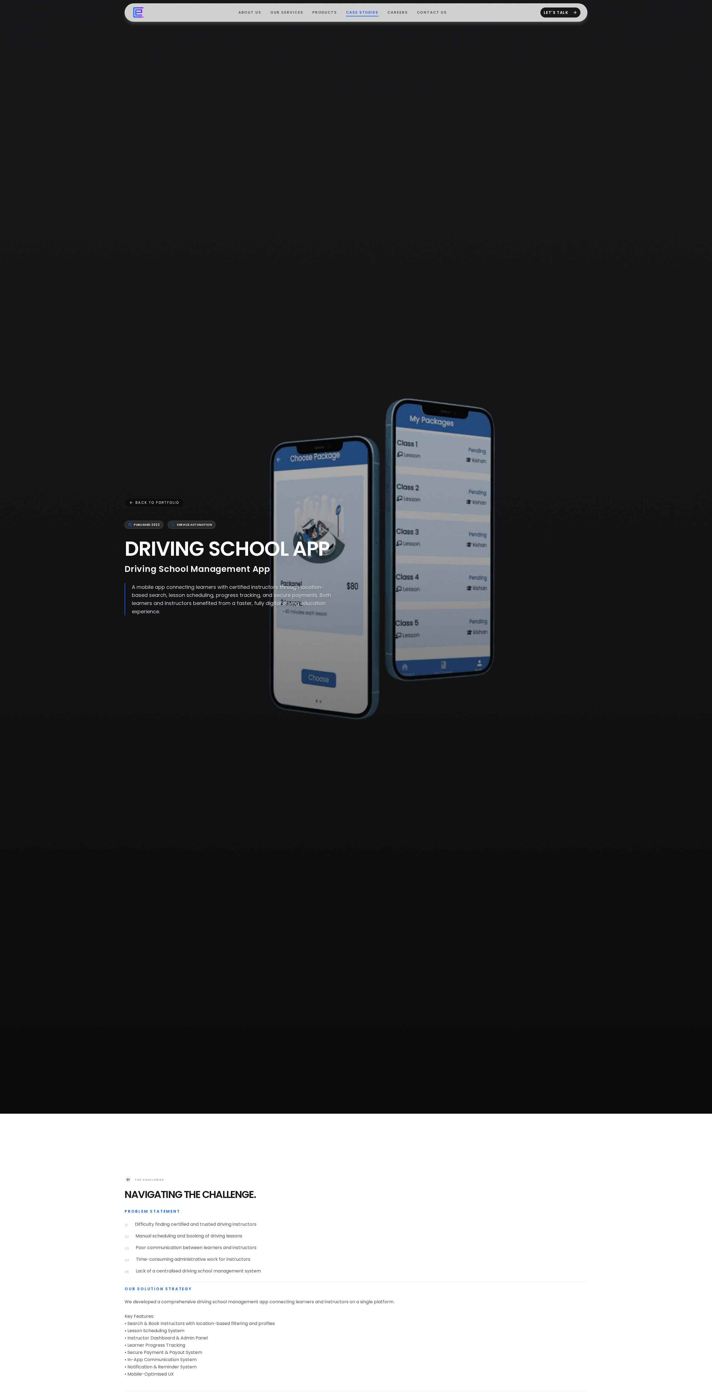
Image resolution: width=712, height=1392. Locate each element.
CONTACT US (432, 12)
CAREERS (397, 12)
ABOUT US (249, 12)
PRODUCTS (324, 12)
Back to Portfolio (157, 502)
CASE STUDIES (362, 12)
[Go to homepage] (138, 12)
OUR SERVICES (286, 12)
